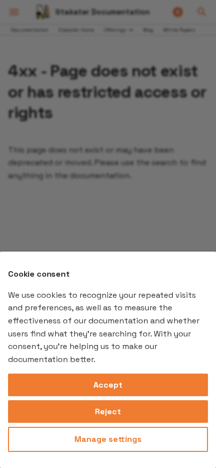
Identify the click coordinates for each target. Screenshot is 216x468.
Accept (108, 385)
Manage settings (108, 439)
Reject (108, 411)
